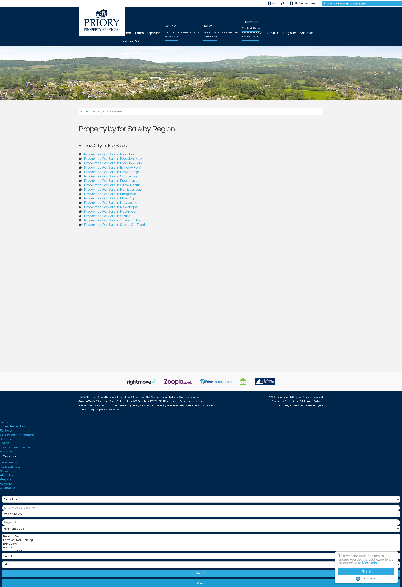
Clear (201, 583)
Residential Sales (251, 28)
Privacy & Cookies (204, 405)
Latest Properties (147, 33)
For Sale (170, 26)
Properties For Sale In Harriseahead (113, 189)
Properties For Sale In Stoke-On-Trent (114, 225)
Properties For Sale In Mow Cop (109, 198)
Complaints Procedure (106, 410)
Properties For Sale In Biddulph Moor (113, 159)
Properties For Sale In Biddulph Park (113, 163)
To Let (208, 26)
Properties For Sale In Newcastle (110, 203)
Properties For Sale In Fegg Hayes (111, 181)
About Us (273, 33)
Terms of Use (86, 410)
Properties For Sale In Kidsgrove (110, 194)
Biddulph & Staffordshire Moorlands (182, 32)
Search (201, 573)
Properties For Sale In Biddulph (109, 154)
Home (126, 33)
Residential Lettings (252, 32)
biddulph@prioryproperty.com (185, 397)
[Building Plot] (200, 537)
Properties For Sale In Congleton (110, 176)
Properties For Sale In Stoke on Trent (114, 220)
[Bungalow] (200, 544)
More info (369, 562)
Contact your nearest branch (347, 3)
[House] (200, 548)
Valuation (307, 33)
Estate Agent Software (311, 401)
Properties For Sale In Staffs (107, 216)
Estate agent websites (291, 405)
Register (289, 33)
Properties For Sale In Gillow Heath (112, 185)
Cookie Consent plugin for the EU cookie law (366, 578)
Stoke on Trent (171, 37)
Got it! (366, 571)
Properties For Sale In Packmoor (110, 211)
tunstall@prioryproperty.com (187, 401)
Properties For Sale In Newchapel (111, 207)
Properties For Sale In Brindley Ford (112, 167)
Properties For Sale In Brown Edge (112, 172)
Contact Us (130, 40)
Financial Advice (250, 37)
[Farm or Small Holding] (200, 540)
